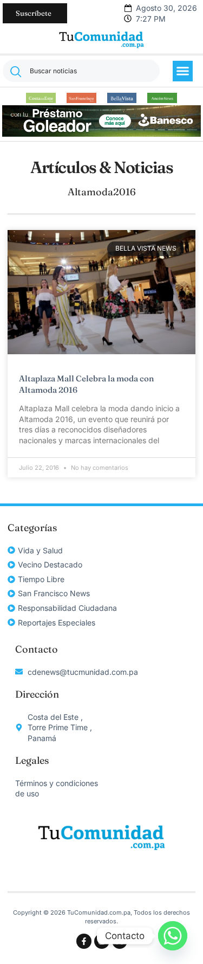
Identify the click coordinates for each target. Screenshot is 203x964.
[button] (183, 71)
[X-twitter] (119, 941)
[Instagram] (101, 941)
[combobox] (81, 71)
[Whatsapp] (172, 935)
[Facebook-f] (83, 941)
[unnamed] (101, 133)
